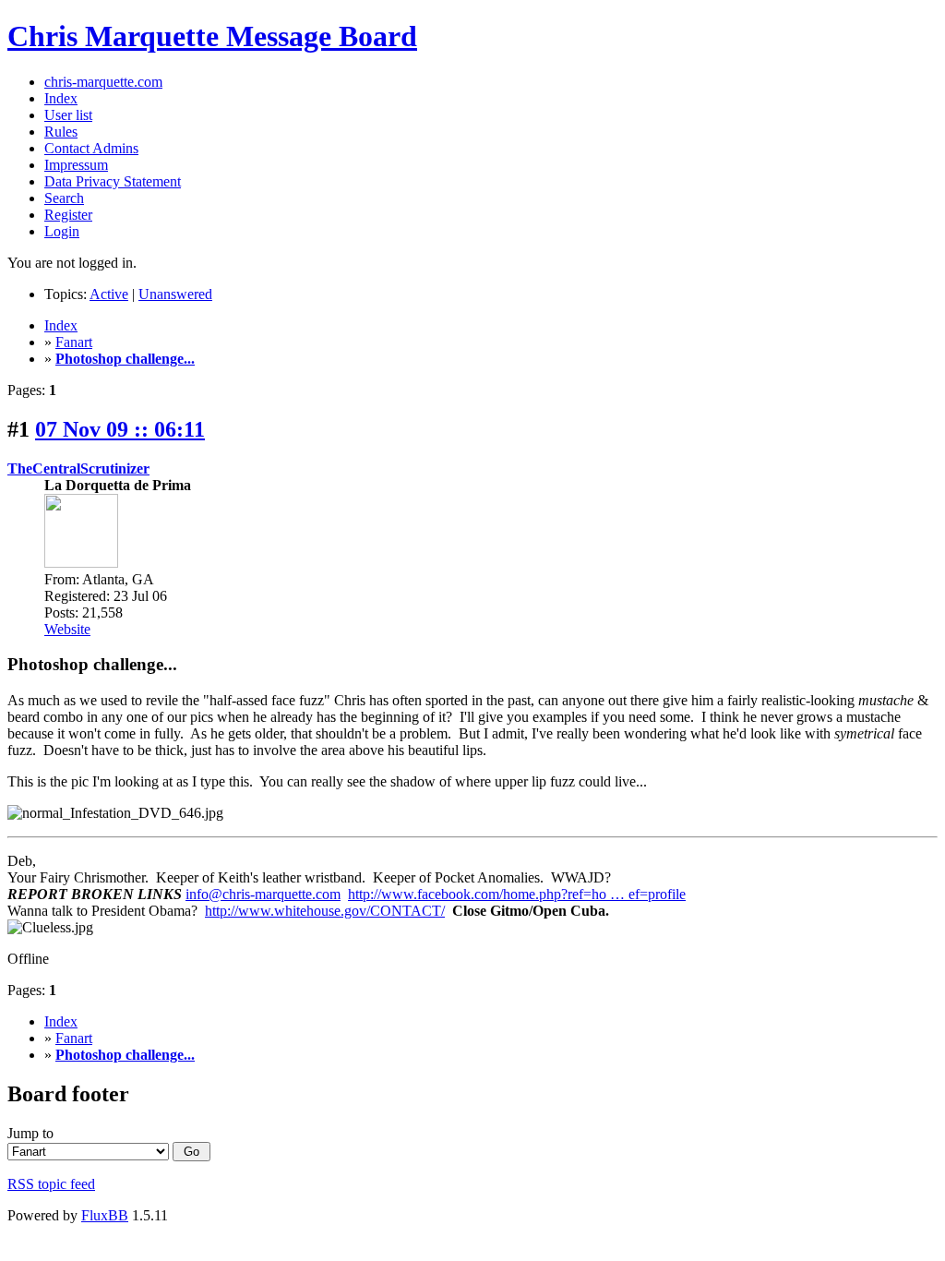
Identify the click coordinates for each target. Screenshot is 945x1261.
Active (109, 294)
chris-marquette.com (103, 82)
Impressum (76, 165)
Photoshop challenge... (125, 358)
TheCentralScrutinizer (78, 468)
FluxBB (104, 1215)
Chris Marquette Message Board (212, 36)
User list (68, 115)
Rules (61, 131)
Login (61, 231)
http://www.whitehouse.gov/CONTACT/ (325, 911)
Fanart (73, 342)
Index (61, 98)
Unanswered (175, 294)
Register (68, 214)
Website (67, 629)
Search (64, 198)
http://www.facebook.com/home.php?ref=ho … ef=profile (517, 894)
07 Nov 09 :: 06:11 (120, 429)
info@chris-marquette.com (263, 894)
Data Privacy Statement (112, 181)
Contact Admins (91, 148)
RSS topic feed (51, 1184)
